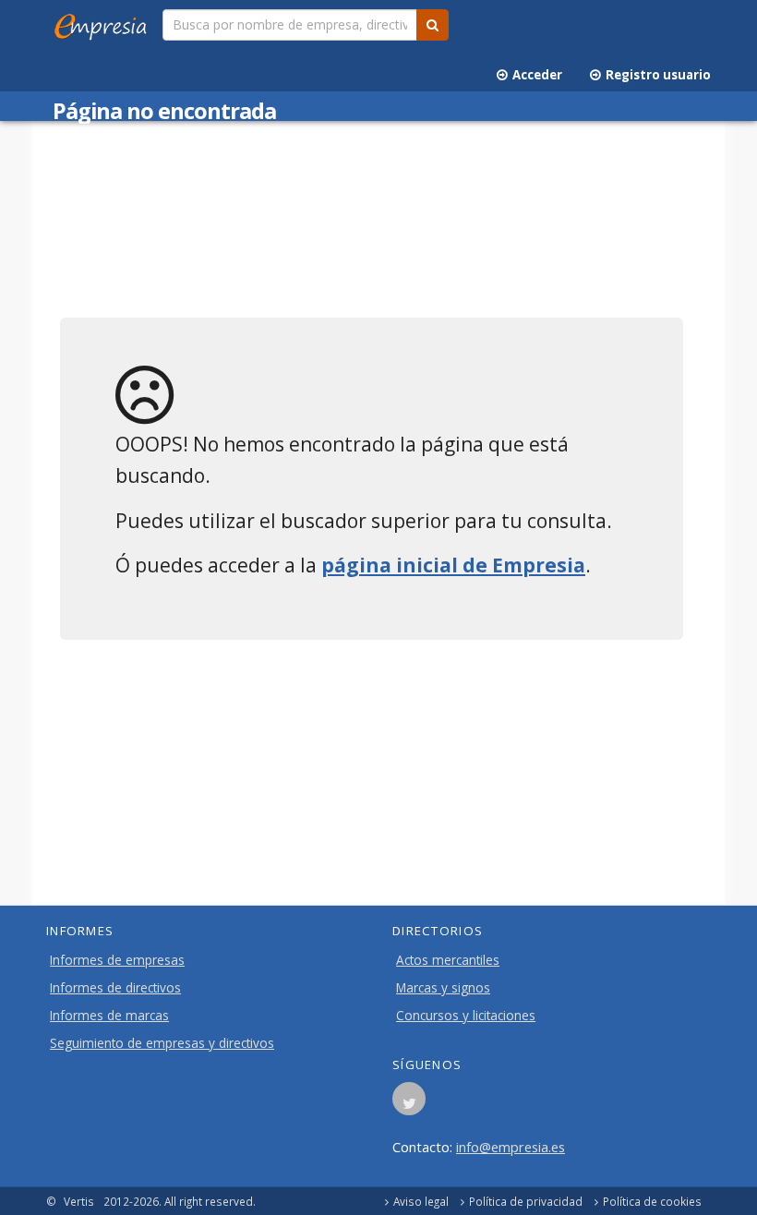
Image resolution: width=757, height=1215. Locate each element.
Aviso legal (421, 1201)
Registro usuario (655, 74)
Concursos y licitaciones (465, 1015)
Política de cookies (652, 1201)
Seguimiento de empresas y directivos (162, 1043)
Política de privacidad (526, 1201)
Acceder (534, 74)
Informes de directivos (115, 988)
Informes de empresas (117, 960)
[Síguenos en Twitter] (409, 1104)
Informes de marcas (109, 1015)
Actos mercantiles (447, 960)
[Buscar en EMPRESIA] (432, 25)
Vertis (79, 1201)
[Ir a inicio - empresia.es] (104, 23)
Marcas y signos (443, 988)
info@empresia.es (510, 1146)
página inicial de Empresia (453, 565)
